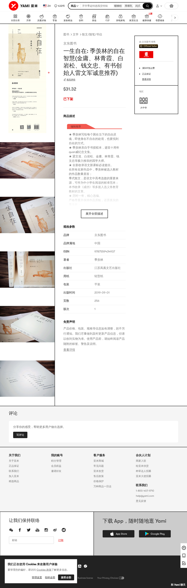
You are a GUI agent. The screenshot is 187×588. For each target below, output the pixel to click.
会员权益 (56, 465)
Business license (85, 578)
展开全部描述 (94, 213)
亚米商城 (99, 460)
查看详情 (69, 349)
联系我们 (14, 471)
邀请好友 (56, 471)
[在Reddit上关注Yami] (64, 530)
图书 (66, 34)
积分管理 (56, 460)
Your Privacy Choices (107, 578)
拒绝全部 (50, 577)
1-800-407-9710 (145, 490)
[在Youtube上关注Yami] (37, 530)
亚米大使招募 (143, 476)
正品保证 (14, 465)
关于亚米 (14, 460)
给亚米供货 (142, 465)
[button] (59, 5)
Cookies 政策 (44, 569)
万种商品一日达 (102, 486)
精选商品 (14, 481)
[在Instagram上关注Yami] (46, 530)
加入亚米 (14, 476)
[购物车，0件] (171, 6)
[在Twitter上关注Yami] (28, 530)
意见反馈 (141, 500)
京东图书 (70, 43)
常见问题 (99, 465)
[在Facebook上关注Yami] (20, 530)
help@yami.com (145, 495)
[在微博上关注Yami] (55, 530)
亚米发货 (99, 471)
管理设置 (37, 577)
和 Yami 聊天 (178, 584)
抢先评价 (71, 79)
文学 (76, 34)
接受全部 (66, 577)
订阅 (60, 540)
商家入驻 (141, 460)
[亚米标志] (24, 6)
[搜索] (147, 6)
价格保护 (99, 481)
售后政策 (99, 476)
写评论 (20, 434)
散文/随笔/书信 (92, 34)
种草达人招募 (143, 471)
